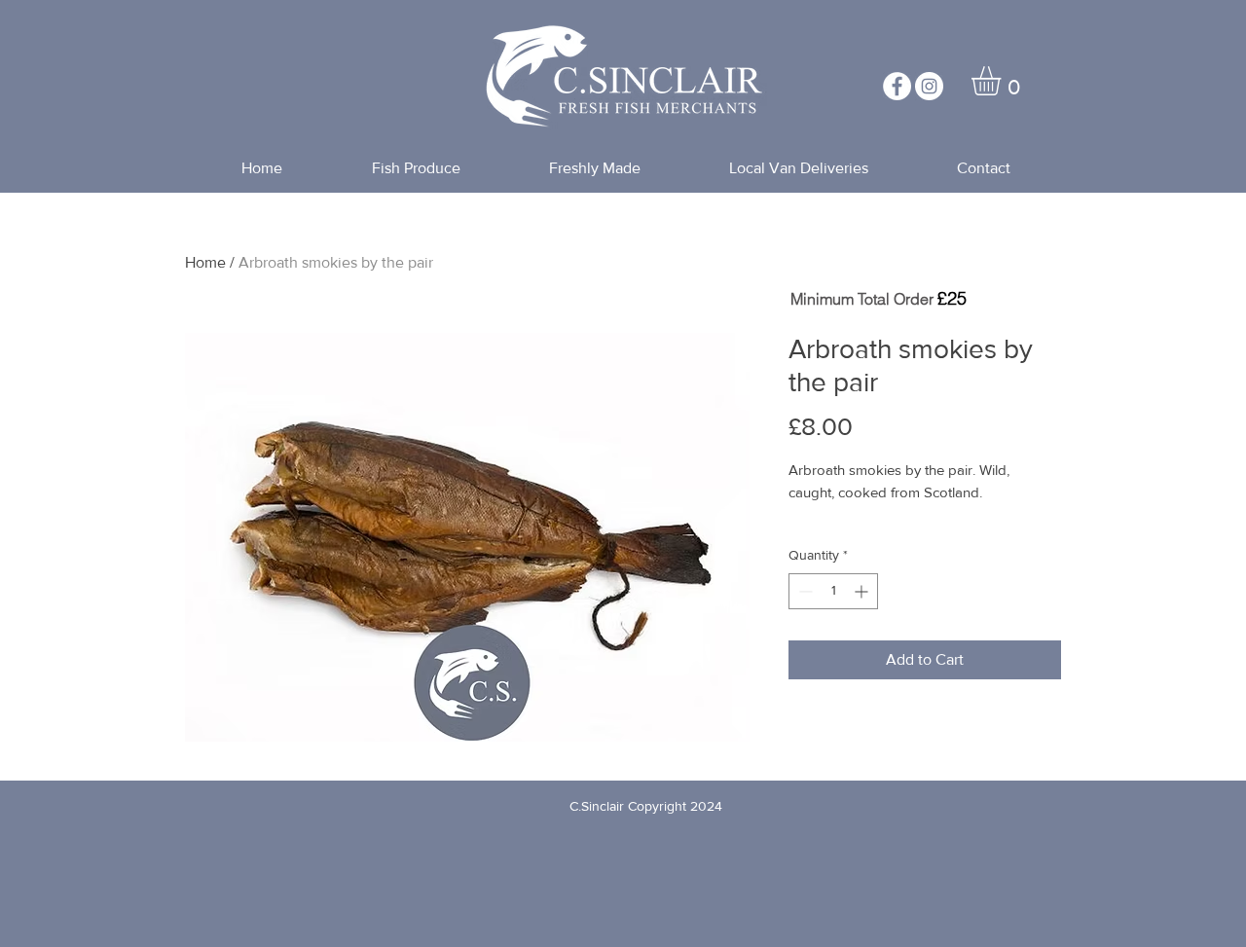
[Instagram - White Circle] (929, 86)
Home (205, 262)
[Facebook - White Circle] (897, 86)
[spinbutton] (833, 591)
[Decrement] (803, 591)
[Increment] (863, 591)
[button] (1003, 80)
